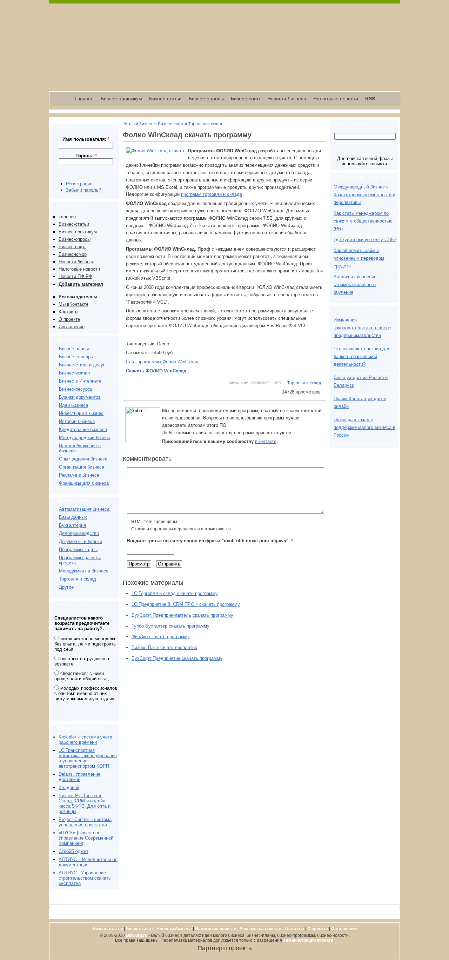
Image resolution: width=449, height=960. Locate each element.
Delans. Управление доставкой (79, 777)
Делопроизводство (79, 533)
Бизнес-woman (74, 373)
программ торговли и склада (211, 194)
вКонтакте (265, 441)
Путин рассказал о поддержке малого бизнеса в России (364, 427)
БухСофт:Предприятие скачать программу (177, 658)
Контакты (68, 312)
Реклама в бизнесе (79, 475)
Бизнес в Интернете (80, 381)
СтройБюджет (73, 851)
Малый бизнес (138, 123)
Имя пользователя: (85, 139)
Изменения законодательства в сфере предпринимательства (362, 327)
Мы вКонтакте (73, 304)
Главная (84, 98)
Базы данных (73, 517)
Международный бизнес (84, 437)
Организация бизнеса (81, 467)
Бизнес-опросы (206, 98)
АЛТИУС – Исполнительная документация (88, 862)
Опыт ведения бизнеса (83, 459)
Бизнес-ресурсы (76, 389)
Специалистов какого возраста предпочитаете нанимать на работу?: (81, 623)
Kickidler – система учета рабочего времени (85, 739)
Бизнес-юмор (73, 254)
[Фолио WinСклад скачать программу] (156, 150)
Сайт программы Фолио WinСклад (162, 361)
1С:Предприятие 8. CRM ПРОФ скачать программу (186, 604)
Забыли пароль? (83, 190)
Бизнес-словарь (76, 356)
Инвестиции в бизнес (81, 413)
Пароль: (86, 155)
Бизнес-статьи (165, 98)
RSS (370, 98)
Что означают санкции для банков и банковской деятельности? (362, 356)
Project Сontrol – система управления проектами (85, 822)
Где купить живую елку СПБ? (365, 239)
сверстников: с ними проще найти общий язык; (81, 676)
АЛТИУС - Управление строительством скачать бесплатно (85, 878)
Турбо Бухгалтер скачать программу (170, 626)
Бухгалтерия (72, 525)
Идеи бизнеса (73, 405)
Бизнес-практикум (121, 98)
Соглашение (72, 326)
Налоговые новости (335, 98)
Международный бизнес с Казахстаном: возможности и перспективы (364, 194)
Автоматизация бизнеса (84, 509)
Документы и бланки (80, 541)
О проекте (69, 319)
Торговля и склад (77, 579)
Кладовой (69, 787)
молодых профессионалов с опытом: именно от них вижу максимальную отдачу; (85, 693)
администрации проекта (308, 940)
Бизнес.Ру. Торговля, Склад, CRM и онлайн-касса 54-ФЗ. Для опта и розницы (84, 803)
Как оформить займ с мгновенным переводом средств (359, 258)
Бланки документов (80, 397)
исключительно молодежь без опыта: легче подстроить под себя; (85, 644)
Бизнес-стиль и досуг (82, 365)
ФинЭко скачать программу (161, 636)
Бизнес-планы (74, 348)
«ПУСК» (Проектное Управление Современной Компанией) (86, 838)
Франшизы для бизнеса (84, 483)
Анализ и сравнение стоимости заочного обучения (355, 284)
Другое (66, 587)
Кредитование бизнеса (83, 429)
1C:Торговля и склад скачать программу (175, 593)
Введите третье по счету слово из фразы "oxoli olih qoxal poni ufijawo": (210, 540)
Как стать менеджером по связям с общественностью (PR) (363, 221)
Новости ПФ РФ (75, 276)
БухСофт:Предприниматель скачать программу (182, 615)
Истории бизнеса (77, 421)
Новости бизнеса (286, 98)
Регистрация (79, 183)
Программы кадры (78, 549)
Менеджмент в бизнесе (83, 571)
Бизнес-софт (245, 98)
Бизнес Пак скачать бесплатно (164, 647)
